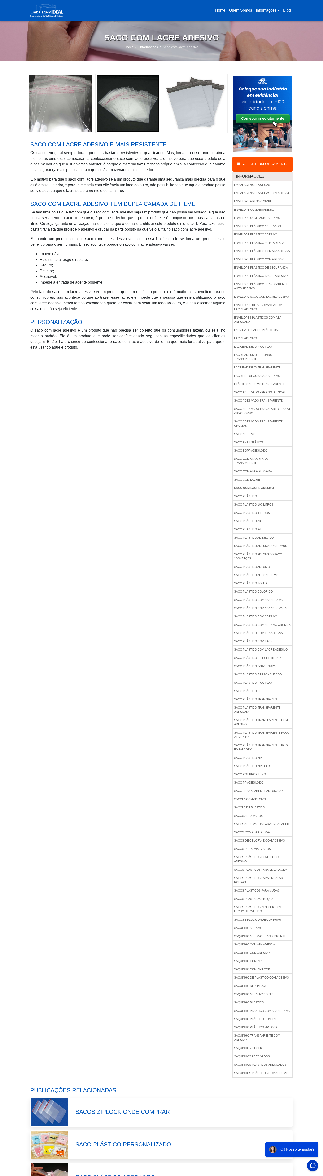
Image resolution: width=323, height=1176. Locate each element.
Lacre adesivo (245, 338)
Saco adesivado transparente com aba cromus (262, 411)
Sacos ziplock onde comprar (257, 919)
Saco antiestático (248, 442)
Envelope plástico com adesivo (259, 259)
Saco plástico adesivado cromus (260, 546)
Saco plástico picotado (253, 682)
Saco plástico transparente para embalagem (261, 747)
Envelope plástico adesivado (257, 226)
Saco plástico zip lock (252, 766)
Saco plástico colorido (253, 591)
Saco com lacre (247, 479)
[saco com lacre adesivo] (60, 103)
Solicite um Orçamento (264, 164)
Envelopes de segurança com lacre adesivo (258, 307)
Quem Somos (240, 10)
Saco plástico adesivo (252, 566)
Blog (287, 10)
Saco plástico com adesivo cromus (262, 624)
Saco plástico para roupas (255, 666)
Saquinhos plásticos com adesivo (261, 1073)
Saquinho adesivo (248, 928)
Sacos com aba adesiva (252, 832)
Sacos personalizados (252, 849)
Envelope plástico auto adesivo (259, 242)
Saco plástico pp (247, 691)
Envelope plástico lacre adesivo (261, 276)
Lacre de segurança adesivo (257, 375)
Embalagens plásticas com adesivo (262, 193)
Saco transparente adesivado (258, 791)
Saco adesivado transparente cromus (258, 423)
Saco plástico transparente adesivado (257, 710)
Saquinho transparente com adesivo (257, 1038)
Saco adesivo (244, 434)
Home (221, 11)
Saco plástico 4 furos (252, 513)
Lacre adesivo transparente (257, 367)
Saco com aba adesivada (253, 471)
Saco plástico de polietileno (257, 658)
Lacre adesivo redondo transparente (253, 357)
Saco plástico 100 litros (253, 504)
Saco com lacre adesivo (254, 488)
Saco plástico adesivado (254, 537)
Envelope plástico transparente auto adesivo (261, 286)
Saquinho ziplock (248, 1048)
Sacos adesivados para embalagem (261, 824)
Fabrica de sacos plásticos (256, 330)
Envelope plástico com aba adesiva (262, 251)
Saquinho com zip (248, 961)
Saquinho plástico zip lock (255, 1027)
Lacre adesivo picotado (253, 346)
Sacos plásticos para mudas (257, 890)
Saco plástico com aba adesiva (258, 600)
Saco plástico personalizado (258, 674)
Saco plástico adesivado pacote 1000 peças (260, 556)
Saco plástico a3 (247, 521)
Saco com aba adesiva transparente (251, 461)
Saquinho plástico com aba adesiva (262, 1010)
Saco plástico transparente (257, 699)
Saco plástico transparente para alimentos (261, 735)
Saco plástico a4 (247, 529)
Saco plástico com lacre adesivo (261, 649)
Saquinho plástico (249, 1002)
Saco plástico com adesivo (255, 616)
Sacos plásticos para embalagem (260, 869)
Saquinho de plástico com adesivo (261, 977)
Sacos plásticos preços (253, 899)
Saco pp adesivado (248, 782)
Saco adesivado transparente (258, 400)
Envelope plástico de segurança (261, 267)
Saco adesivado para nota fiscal (260, 392)
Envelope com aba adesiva (254, 209)
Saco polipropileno (250, 774)
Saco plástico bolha (250, 583)
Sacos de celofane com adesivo (259, 840)
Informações (266, 10)
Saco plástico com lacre (254, 641)
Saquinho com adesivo (252, 952)
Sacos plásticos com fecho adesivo (256, 859)
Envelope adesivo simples (254, 201)
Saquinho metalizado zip (253, 994)
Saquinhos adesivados (252, 1056)
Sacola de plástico (249, 807)
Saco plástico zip (248, 757)
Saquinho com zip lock (252, 969)
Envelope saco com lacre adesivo (261, 296)
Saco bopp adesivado (250, 450)
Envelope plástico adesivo (255, 234)
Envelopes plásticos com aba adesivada (257, 320)
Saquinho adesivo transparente (260, 936)
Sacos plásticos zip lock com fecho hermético (257, 909)
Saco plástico (245, 496)
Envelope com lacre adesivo (257, 218)
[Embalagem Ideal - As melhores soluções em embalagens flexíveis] (46, 10)
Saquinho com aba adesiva (254, 944)
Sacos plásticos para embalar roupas (258, 880)
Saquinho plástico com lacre (258, 1019)
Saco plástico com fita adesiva (258, 633)
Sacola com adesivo (250, 799)
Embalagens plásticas (252, 184)
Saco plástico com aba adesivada (260, 608)
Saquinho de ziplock (250, 986)
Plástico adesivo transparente (259, 384)
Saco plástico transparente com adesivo (261, 722)
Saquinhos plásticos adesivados (260, 1064)
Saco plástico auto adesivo (256, 575)
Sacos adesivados (248, 815)
